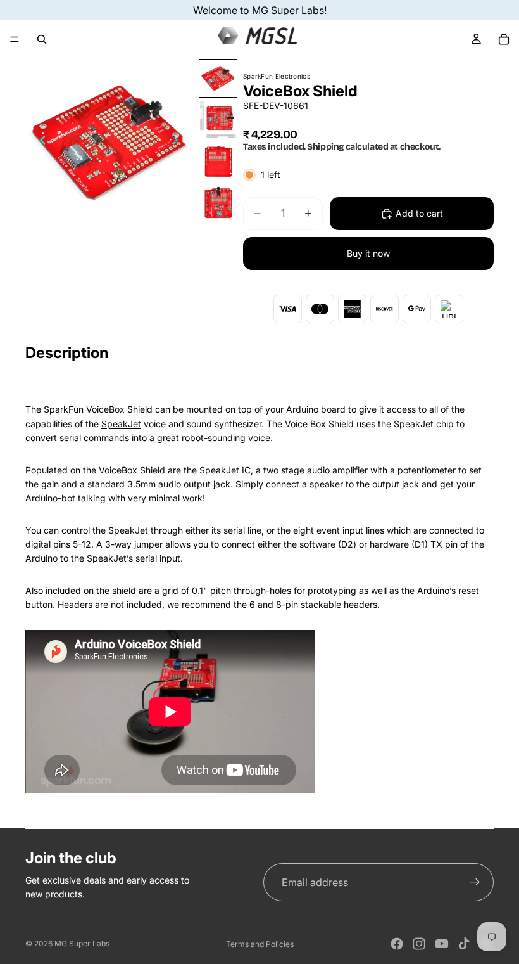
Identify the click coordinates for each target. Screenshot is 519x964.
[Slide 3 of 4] (218, 161)
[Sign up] (474, 882)
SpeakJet (121, 423)
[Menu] (14, 39)
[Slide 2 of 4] (218, 119)
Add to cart (419, 213)
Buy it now (368, 253)
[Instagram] (419, 943)
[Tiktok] (464, 943)
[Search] (42, 39)
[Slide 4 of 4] (218, 202)
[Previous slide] (39, 143)
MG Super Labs (81, 943)
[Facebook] (396, 943)
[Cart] (504, 39)
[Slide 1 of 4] (218, 78)
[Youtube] (441, 943)
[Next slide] (179, 143)
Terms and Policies (260, 944)
